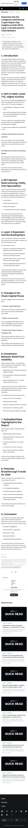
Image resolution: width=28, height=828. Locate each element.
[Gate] (3, 8)
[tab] (12, 12)
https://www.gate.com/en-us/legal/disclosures (11, 567)
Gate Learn (4, 12)
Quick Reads (9, 34)
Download (24, 3)
